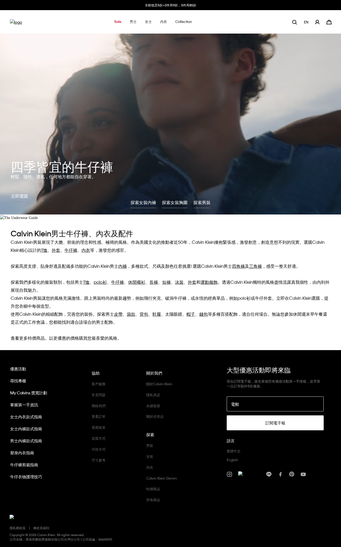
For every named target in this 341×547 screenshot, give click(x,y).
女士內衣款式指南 (26, 416)
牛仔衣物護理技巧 (26, 476)
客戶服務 (98, 384)
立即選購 (19, 196)
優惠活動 (18, 368)
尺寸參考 (98, 460)
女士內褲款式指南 (26, 428)
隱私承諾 (153, 394)
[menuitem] (307, 22)
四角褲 (238, 266)
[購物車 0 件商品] (329, 21)
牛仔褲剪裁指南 (24, 464)
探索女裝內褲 (143, 202)
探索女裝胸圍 (175, 202)
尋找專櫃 (18, 380)
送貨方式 (98, 438)
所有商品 (153, 499)
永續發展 (153, 405)
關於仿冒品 (155, 416)
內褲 (122, 266)
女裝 (149, 456)
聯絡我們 (98, 405)
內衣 (86, 250)
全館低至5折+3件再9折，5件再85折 (170, 5)
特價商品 (153, 489)
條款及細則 (41, 528)
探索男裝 (201, 202)
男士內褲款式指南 (26, 440)
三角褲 (255, 266)
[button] (117, 22)
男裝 (149, 445)
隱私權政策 (18, 528)
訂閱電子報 (275, 423)
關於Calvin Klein (159, 384)
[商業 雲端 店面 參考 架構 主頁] (16, 24)
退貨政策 (98, 427)
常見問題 (98, 394)
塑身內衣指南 (22, 452)
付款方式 (98, 449)
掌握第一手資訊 (24, 404)
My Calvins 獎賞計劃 (28, 392)
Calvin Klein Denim (161, 478)
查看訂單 (98, 416)
